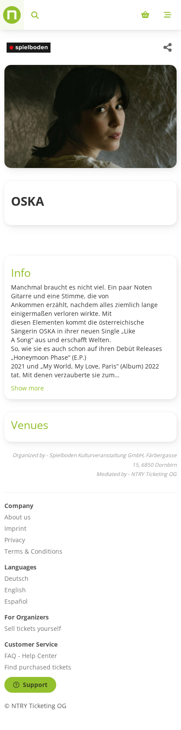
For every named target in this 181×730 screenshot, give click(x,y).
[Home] (12, 15)
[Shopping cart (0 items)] (145, 15)
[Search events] (35, 15)
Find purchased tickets (37, 667)
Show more (27, 388)
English (15, 590)
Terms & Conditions (33, 551)
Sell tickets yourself (32, 628)
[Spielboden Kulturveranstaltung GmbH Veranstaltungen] (27, 48)
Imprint (15, 528)
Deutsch (16, 578)
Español (16, 601)
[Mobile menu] (167, 15)
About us (17, 517)
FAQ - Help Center (30, 655)
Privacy (14, 540)
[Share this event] (168, 47)
